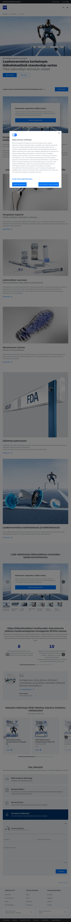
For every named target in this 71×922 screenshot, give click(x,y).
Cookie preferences (19, 184)
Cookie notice (16, 179)
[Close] (59, 133)
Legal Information (26, 179)
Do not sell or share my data (48, 184)
